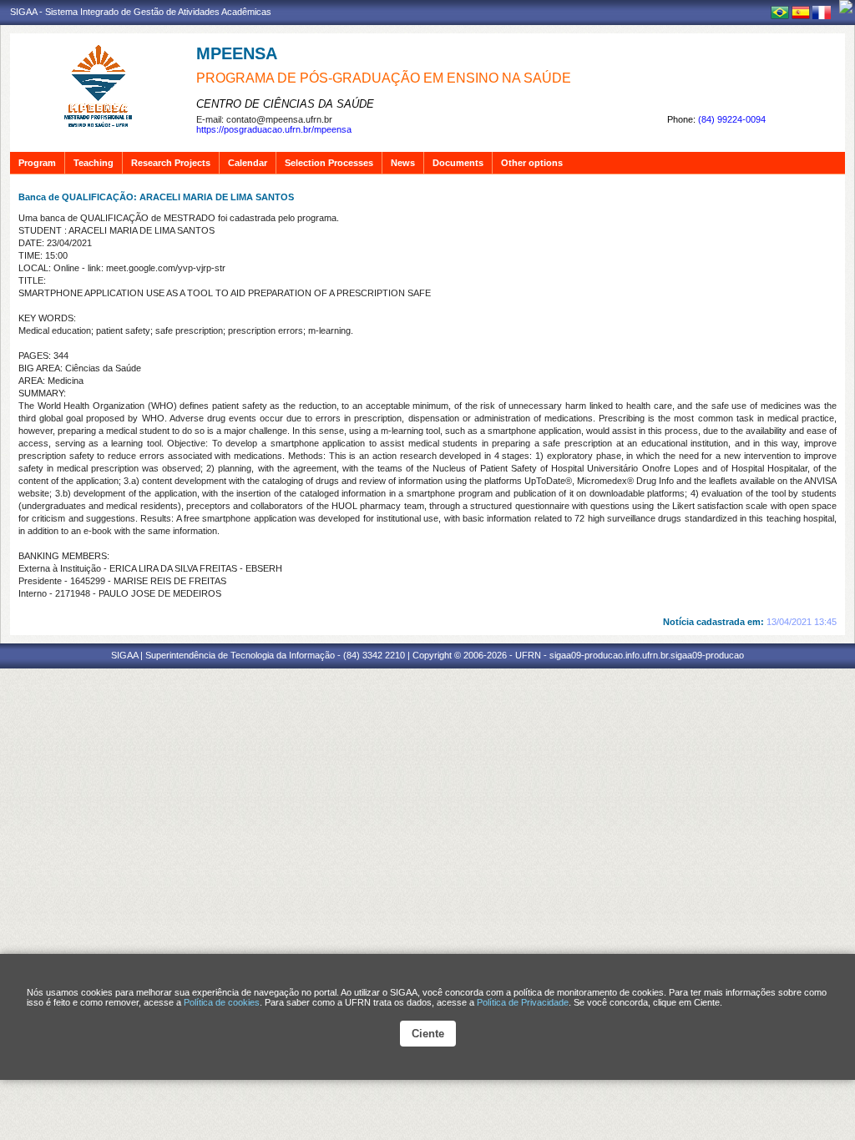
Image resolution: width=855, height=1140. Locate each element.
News (403, 163)
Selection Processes (329, 163)
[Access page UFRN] (845, 6)
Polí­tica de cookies (222, 1002)
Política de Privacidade (523, 1002)
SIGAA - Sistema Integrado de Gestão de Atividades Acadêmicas (140, 12)
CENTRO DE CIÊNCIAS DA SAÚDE (285, 104)
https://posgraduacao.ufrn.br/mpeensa (274, 129)
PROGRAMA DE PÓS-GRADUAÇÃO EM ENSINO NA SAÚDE (383, 78)
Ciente (428, 1033)
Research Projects (170, 163)
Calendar (247, 163)
